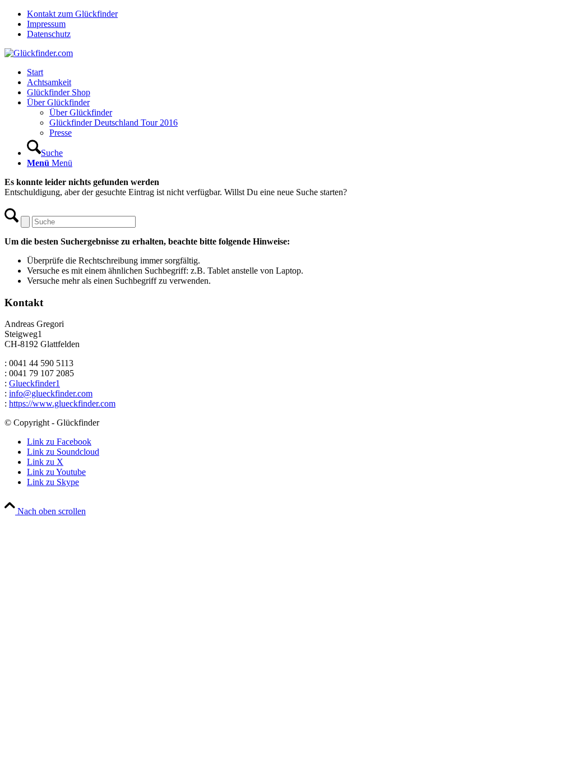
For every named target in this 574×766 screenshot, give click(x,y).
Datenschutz (49, 34)
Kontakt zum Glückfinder (72, 14)
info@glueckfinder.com (50, 393)
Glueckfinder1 (34, 383)
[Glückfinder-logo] (38, 53)
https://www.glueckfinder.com (62, 403)
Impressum (46, 24)
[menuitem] (298, 14)
